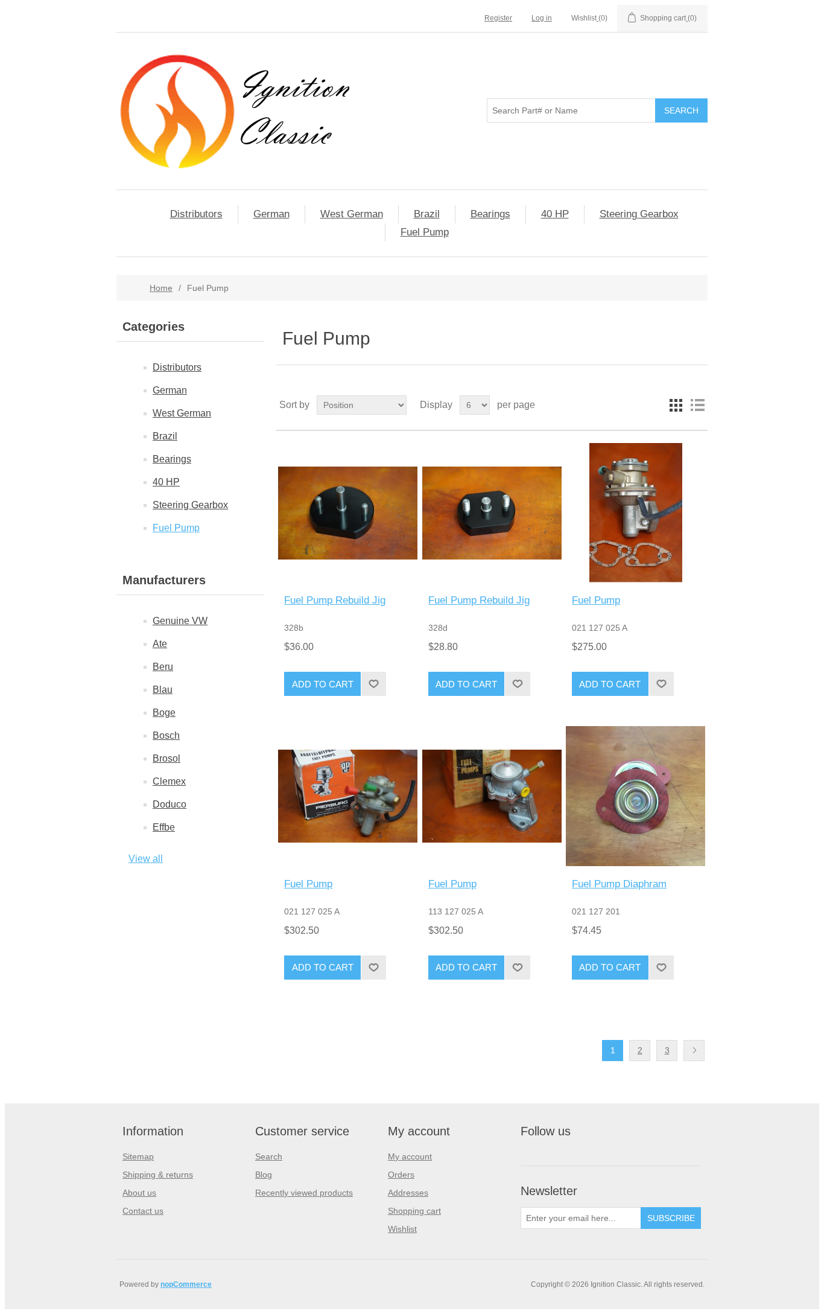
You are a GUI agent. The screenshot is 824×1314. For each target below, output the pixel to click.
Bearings (490, 214)
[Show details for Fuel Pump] (635, 512)
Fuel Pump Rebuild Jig (334, 600)
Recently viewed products (304, 1193)
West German (351, 214)
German (271, 214)
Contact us (142, 1211)
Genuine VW (180, 621)
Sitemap (138, 1156)
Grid (675, 405)
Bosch (166, 735)
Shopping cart (414, 1211)
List (697, 405)
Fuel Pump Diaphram (619, 884)
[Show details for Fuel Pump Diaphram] (635, 796)
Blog (263, 1174)
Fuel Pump (425, 232)
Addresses (408, 1193)
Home (161, 288)
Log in (541, 18)
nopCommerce (186, 1284)
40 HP (555, 214)
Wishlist (402, 1229)
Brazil (427, 214)
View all (145, 858)
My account (410, 1156)
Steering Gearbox (639, 214)
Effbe (164, 827)
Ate (160, 644)
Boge (164, 712)
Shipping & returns (157, 1174)
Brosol (166, 758)
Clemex (169, 781)
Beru (163, 667)
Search (268, 1156)
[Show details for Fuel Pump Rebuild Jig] (347, 512)
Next (694, 1050)
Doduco (169, 804)
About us (139, 1193)
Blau (163, 689)
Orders (401, 1174)
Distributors (196, 214)
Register (498, 18)
